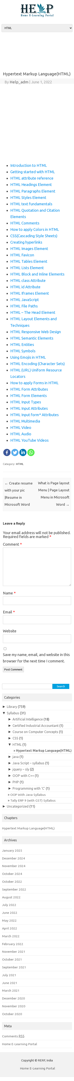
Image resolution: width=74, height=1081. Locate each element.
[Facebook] (6, 452)
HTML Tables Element (28, 261)
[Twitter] (14, 452)
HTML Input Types (25, 402)
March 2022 (11, 936)
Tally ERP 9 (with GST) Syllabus (33, 800)
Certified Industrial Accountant (36, 725)
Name (9, 593)
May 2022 (9, 920)
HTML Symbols (22, 351)
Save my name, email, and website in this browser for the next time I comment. (36, 658)
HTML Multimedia (25, 421)
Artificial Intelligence (28, 719)
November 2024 (13, 866)
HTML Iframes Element (29, 293)
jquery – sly (21, 769)
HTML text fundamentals (31, 204)
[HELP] (37, 16)
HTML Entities (22, 344)
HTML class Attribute (28, 280)
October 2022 (12, 881)
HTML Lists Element (27, 268)
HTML (20, 464)
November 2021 (13, 951)
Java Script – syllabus (28, 763)
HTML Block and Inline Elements (37, 274)
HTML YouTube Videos (29, 440)
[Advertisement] (37, 47)
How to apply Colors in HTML (34, 229)
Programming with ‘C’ (29, 788)
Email (9, 612)
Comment (12, 544)
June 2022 (9, 912)
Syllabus (13, 713)
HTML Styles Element (28, 197)
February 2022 (12, 944)
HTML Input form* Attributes (34, 415)
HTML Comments (24, 223)
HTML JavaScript (24, 300)
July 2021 (9, 975)
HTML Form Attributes (29, 389)
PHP (16, 782)
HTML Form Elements (28, 395)
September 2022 (14, 889)
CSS (15, 738)
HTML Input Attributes (29, 408)
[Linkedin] (23, 452)
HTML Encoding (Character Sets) (37, 364)
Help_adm (19, 82)
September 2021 (14, 967)
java (16, 757)
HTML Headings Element (31, 184)
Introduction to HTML (28, 165)
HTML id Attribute (25, 287)
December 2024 (13, 858)
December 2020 (13, 998)
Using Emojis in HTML (28, 357)
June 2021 (9, 983)
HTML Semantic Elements (31, 338)
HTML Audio (20, 434)
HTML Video (20, 427)
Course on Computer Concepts (35, 732)
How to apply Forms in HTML (34, 383)
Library (12, 707)
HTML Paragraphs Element (32, 191)
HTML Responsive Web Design (35, 332)
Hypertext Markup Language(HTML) (44, 750)
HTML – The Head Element (32, 312)
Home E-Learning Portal (19, 1044)
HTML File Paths (24, 306)
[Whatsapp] (31, 452)
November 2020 (13, 1006)
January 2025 (12, 850)
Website (9, 631)
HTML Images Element (29, 248)
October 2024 (12, 874)
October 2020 (12, 1014)
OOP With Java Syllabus (28, 794)
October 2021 (12, 959)
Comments (13, 1036)
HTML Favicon (22, 255)
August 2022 (11, 897)
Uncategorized (18, 806)
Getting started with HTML (32, 172)
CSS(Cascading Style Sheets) (33, 236)
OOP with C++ (23, 775)
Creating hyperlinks (26, 242)
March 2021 (11, 990)
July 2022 (9, 905)
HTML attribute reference (31, 178)
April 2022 (9, 928)
